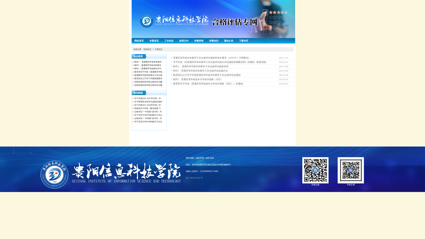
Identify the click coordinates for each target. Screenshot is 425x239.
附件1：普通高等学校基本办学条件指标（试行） (155, 68)
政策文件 (184, 41)
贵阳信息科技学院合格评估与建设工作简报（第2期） (157, 82)
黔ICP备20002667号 (194, 178)
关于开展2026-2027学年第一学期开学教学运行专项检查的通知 (161, 98)
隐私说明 (210, 158)
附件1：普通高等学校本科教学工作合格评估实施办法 (157, 65)
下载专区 (243, 41)
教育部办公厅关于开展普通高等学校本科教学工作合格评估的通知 (163, 78)
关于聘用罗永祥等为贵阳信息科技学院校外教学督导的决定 (160, 102)
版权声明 (200, 158)
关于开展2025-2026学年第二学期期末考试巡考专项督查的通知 (161, 105)
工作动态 (169, 41)
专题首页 (154, 41)
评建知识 (213, 41)
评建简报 (199, 41)
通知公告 (228, 41)
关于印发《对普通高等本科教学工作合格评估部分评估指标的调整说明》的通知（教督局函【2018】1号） (227, 62)
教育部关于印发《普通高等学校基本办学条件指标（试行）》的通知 (208, 83)
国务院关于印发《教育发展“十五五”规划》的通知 (156, 108)
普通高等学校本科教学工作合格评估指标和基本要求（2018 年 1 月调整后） (212, 58)
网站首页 (139, 41)
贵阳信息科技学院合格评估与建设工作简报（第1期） (157, 85)
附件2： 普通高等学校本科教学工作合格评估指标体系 (158, 62)
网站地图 (190, 158)
